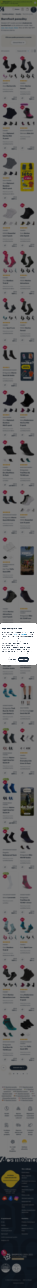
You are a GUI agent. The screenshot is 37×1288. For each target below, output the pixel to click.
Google (23, 634)
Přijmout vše (23, 659)
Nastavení (12, 659)
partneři (15, 634)
